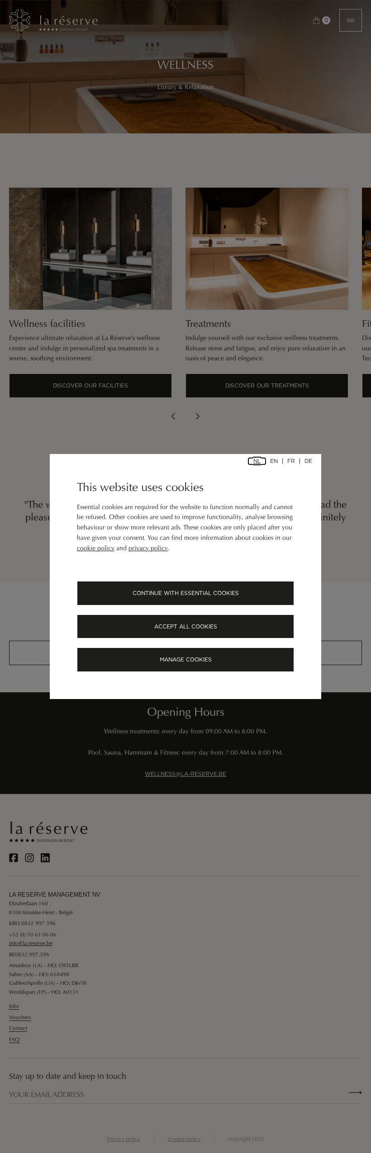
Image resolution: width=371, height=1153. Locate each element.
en (274, 461)
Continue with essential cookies (186, 593)
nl (257, 461)
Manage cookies (186, 659)
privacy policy (148, 549)
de (308, 461)
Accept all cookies (185, 626)
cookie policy (95, 549)
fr (291, 461)
